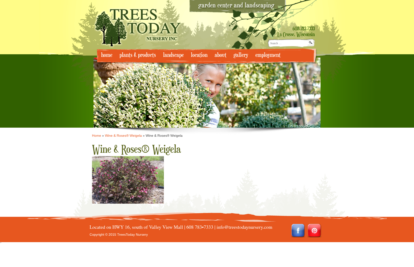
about (220, 55)
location (199, 55)
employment (268, 55)
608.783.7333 (304, 29)
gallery (241, 55)
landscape (173, 55)
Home (96, 135)
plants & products (138, 55)
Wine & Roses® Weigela (123, 135)
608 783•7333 (199, 227)
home (106, 55)
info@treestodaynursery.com (244, 227)
